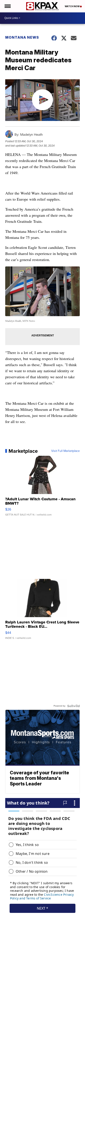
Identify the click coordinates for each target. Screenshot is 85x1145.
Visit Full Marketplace (65, 451)
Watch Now (72, 6)
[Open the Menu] (7, 6)
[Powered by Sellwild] (73, 705)
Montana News (22, 37)
